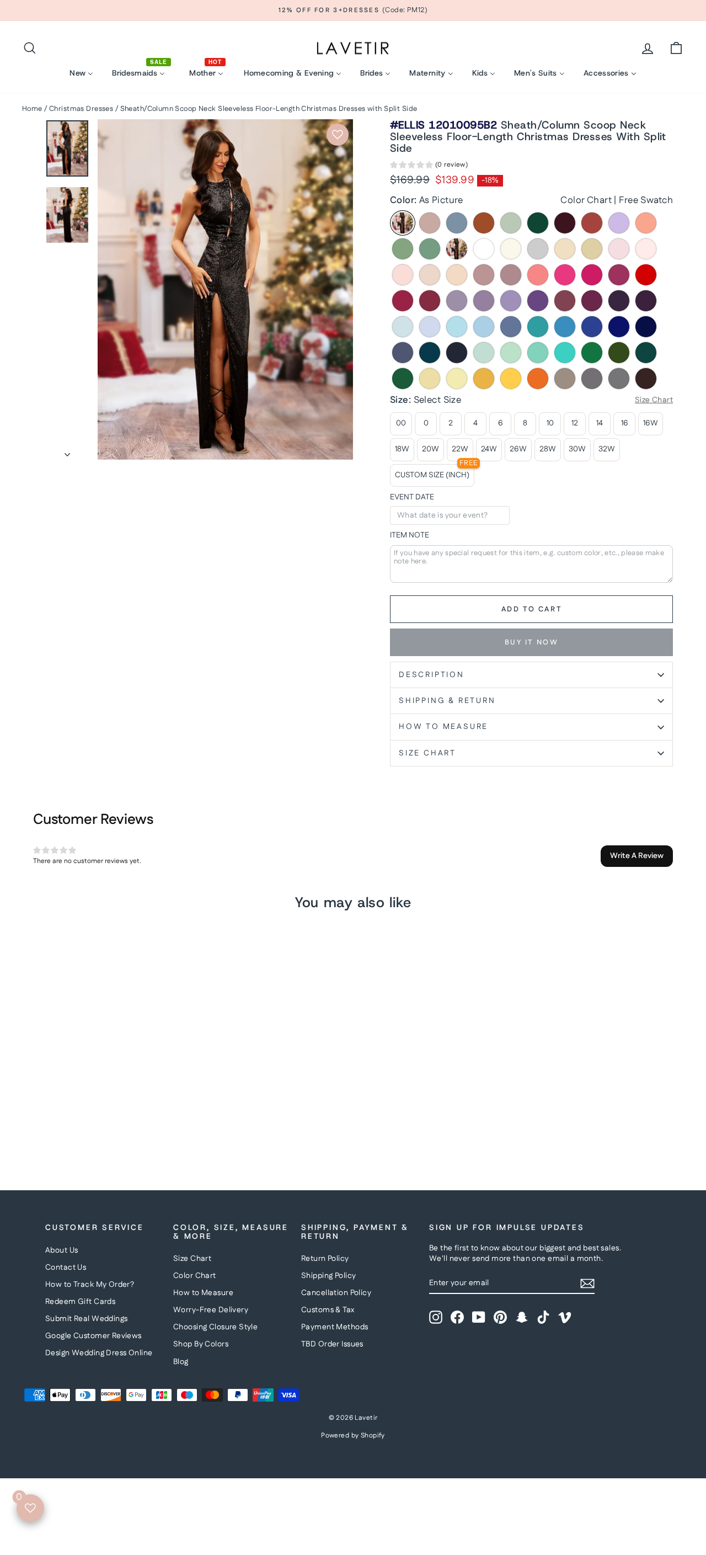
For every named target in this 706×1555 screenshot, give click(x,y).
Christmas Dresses (81, 109)
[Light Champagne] (564, 249)
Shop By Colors (200, 1344)
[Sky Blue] (483, 327)
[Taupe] (564, 378)
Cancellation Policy (336, 1292)
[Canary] (456, 378)
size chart (427, 753)
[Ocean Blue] (564, 327)
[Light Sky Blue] (456, 327)
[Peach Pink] (456, 275)
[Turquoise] (564, 352)
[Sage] (510, 223)
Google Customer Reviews (93, 1335)
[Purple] (537, 301)
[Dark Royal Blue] (646, 327)
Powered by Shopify (353, 1435)
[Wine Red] (402, 301)
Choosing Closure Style (215, 1327)
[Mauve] (510, 275)
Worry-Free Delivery (210, 1310)
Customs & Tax (328, 1310)
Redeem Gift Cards (80, 1301)
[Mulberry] (564, 301)
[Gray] (619, 378)
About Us (61, 1250)
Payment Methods (334, 1327)
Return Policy (325, 1258)
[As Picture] (402, 223)
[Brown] (646, 378)
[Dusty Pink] (483, 275)
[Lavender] (429, 327)
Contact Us (65, 1267)
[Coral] (537, 275)
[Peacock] (646, 352)
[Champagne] (592, 249)
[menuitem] (81, 73)
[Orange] (537, 378)
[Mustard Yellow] (483, 378)
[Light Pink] (402, 275)
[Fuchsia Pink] (592, 275)
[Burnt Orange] (483, 223)
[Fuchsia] (619, 275)
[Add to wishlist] (338, 135)
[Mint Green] (510, 352)
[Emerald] (402, 378)
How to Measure (203, 1292)
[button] (429, 167)
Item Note (409, 535)
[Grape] (619, 301)
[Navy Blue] (456, 352)
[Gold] (510, 378)
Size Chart (192, 1258)
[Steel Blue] (510, 327)
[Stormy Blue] (402, 352)
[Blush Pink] (429, 275)
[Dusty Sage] (402, 249)
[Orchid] (592, 301)
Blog (181, 1361)
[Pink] (619, 249)
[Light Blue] (402, 327)
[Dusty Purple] (483, 301)
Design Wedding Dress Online (98, 1353)
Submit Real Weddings (86, 1318)
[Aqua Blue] (537, 327)
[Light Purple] (510, 301)
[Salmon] (646, 223)
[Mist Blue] (483, 352)
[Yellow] (429, 378)
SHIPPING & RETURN (447, 700)
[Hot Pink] (564, 275)
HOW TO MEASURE (443, 726)
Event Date (412, 497)
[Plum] (646, 301)
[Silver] (537, 249)
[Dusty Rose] (429, 223)
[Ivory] (510, 249)
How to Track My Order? (89, 1284)
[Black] (456, 249)
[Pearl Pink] (646, 249)
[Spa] (537, 352)
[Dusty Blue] (456, 223)
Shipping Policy (328, 1275)
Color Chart (586, 200)
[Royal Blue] (619, 327)
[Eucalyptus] (429, 249)
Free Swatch (646, 200)
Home (32, 109)
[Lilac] (619, 223)
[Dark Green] (537, 223)
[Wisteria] (456, 301)
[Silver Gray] (592, 378)
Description (431, 674)
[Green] (592, 352)
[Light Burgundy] (429, 301)
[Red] (646, 275)
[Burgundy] (564, 223)
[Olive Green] (619, 352)
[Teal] (429, 352)
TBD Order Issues (332, 1344)
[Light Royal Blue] (592, 327)
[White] (483, 249)
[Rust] (592, 223)
